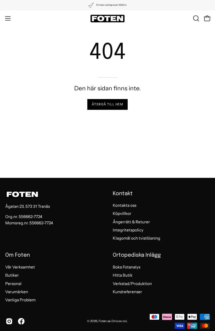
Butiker (12, 275)
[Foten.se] (107, 18)
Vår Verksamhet (20, 267)
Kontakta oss (124, 205)
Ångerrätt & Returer (131, 221)
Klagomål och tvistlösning (136, 238)
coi (125, 321)
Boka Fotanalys (126, 267)
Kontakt (123, 193)
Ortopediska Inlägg (137, 255)
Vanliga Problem (20, 299)
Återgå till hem (107, 104)
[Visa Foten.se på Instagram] (9, 321)
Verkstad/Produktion (132, 283)
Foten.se (104, 321)
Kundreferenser (127, 291)
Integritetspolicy (128, 229)
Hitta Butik (122, 275)
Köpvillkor (122, 213)
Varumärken (16, 291)
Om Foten (17, 255)
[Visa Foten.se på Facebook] (21, 321)
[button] (195, 18)
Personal (13, 283)
